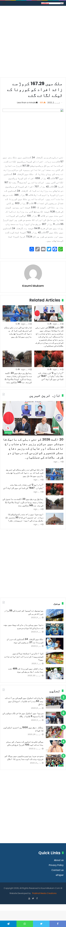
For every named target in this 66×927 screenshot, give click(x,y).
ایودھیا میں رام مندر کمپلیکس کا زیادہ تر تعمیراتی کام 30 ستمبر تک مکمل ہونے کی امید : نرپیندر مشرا (24, 517)
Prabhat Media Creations (44, 893)
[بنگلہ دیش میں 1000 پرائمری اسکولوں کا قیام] (54, 732)
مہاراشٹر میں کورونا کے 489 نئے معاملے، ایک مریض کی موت (25, 670)
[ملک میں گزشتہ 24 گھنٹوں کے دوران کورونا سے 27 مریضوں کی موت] (54, 644)
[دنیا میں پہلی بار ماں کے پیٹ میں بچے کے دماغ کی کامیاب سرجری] (54, 629)
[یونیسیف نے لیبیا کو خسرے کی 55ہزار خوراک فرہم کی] (54, 615)
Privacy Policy (56, 865)
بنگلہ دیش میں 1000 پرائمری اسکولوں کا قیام (23, 729)
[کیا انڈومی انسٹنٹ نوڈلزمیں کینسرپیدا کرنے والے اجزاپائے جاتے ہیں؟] (54, 658)
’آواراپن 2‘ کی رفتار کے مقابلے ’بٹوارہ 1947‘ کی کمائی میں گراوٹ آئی (50, 376)
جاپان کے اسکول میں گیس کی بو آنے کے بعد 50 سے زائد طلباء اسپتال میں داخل (24, 701)
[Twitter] (33, 899)
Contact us (57, 870)
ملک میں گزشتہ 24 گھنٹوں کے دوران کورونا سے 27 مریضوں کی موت (25, 641)
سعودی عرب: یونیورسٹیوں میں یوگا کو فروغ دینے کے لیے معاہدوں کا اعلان (23, 757)
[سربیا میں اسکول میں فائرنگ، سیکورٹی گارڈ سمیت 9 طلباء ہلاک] (54, 718)
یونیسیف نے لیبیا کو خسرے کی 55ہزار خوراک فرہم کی (23, 612)
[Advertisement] (33, 43)
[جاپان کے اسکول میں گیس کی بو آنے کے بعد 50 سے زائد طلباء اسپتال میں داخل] (54, 702)
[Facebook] (37, 899)
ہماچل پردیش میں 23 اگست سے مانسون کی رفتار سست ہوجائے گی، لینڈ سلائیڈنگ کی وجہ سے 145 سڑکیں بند (18, 377)
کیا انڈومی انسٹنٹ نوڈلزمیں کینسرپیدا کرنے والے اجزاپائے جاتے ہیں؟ (23, 656)
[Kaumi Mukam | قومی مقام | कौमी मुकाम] (52, 3)
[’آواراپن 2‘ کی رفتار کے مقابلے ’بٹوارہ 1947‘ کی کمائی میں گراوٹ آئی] (48, 359)
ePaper (60, 875)
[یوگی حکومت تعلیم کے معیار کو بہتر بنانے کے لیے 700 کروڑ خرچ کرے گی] (54, 746)
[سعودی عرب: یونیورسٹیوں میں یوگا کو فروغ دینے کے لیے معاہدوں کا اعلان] (54, 761)
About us (59, 860)
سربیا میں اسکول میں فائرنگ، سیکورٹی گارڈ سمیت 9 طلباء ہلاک (23, 715)
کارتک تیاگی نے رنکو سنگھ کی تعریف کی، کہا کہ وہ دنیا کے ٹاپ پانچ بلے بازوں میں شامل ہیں (18, 332)
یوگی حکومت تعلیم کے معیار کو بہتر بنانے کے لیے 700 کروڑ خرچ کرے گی (24, 743)
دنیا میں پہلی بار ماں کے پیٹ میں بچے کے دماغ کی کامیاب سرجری (23, 626)
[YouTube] (29, 899)
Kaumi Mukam (33, 286)
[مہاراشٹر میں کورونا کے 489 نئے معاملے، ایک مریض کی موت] (54, 673)
